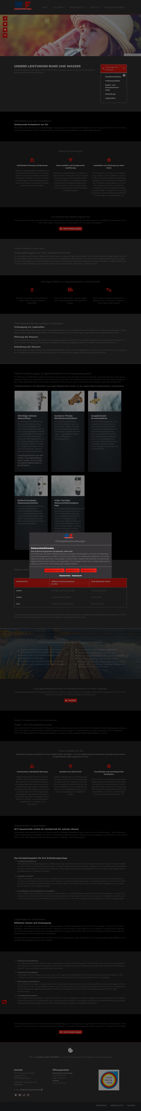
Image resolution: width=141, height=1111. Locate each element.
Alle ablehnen (72, 570)
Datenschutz (64, 576)
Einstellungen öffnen (54, 570)
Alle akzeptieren (88, 570)
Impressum (77, 576)
